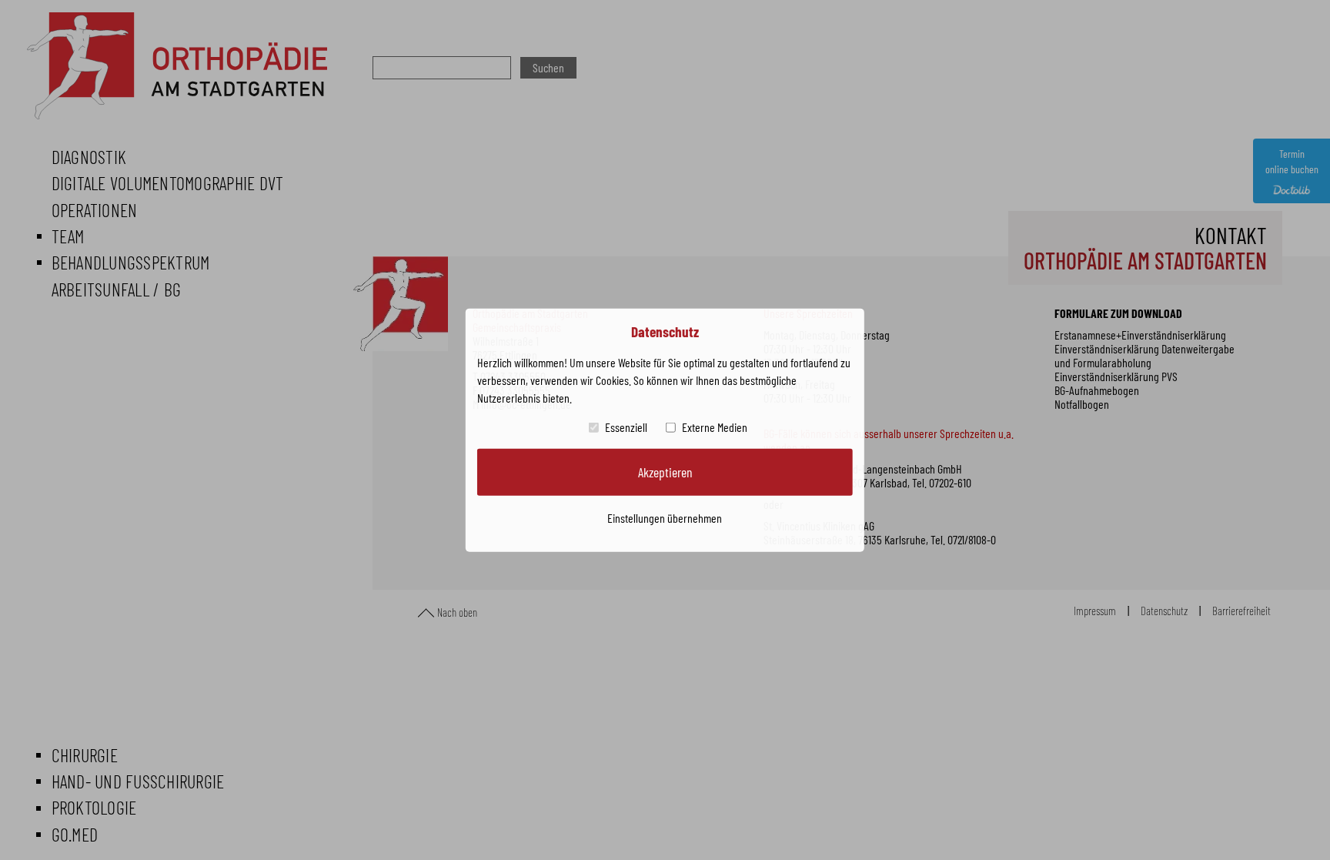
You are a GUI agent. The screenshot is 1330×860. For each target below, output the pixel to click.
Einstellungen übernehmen (664, 517)
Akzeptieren (665, 471)
